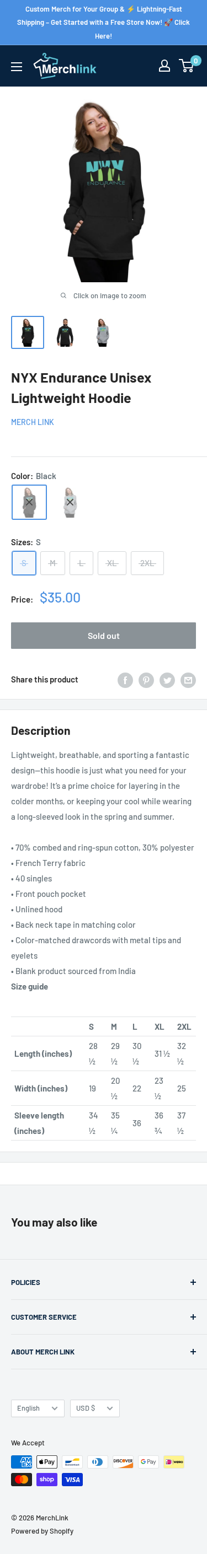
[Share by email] (188, 679)
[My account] (164, 66)
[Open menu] (16, 66)
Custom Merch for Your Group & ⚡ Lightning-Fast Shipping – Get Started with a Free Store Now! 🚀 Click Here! (103, 22)
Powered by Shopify (42, 1530)
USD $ (85, 1408)
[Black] (29, 502)
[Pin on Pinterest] (146, 679)
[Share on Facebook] (125, 679)
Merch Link (32, 422)
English (28, 1408)
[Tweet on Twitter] (167, 679)
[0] (187, 65)
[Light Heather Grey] (70, 502)
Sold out (104, 635)
